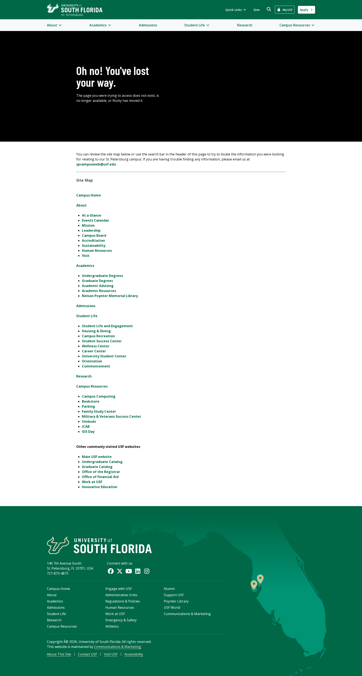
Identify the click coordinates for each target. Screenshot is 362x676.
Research (244, 25)
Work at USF (92, 482)
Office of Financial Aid (100, 476)
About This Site (59, 654)
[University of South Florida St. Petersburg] (74, 9)
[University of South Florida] (99, 545)
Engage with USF (118, 588)
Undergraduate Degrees (102, 275)
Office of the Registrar (101, 471)
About (81, 205)
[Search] (269, 9)
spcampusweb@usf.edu (96, 164)
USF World (172, 607)
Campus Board (94, 235)
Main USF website (97, 456)
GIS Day (88, 431)
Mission (88, 225)
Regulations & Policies (122, 601)
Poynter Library (176, 601)
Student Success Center (102, 341)
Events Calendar (95, 220)
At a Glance (91, 215)
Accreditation (93, 240)
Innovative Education (99, 487)
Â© (66, 641)
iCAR (86, 426)
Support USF (174, 595)
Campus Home (88, 195)
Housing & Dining (96, 331)
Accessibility (133, 654)
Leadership (91, 230)
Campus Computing (98, 396)
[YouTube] (128, 571)
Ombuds (89, 421)
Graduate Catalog (97, 466)
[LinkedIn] (137, 571)
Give (256, 10)
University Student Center (104, 356)
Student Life (86, 316)
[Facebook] (110, 571)
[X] (119, 571)
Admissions (148, 25)
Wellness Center (95, 346)
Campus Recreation (98, 336)
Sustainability (93, 245)
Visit (85, 255)
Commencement (96, 366)
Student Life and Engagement (107, 326)
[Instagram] (146, 571)
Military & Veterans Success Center (111, 416)
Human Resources (97, 250)
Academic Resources (99, 290)
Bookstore (90, 401)
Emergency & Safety (121, 620)
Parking (88, 406)
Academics (85, 265)
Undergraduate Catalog (102, 461)
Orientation (92, 361)
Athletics (112, 626)
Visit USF (111, 654)
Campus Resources (92, 386)
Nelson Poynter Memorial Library (110, 295)
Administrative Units (121, 595)
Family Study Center (99, 411)
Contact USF (87, 654)
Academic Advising (98, 285)
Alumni (169, 588)
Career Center (94, 351)
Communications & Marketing (187, 613)
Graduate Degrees (97, 280)
